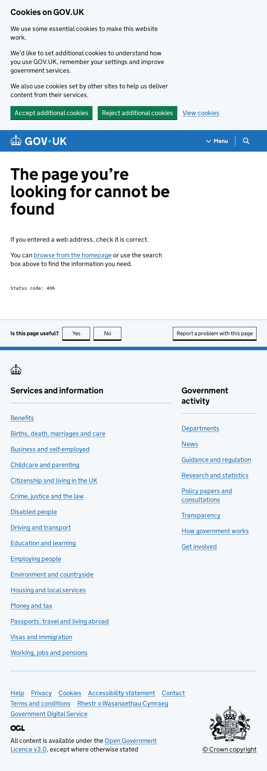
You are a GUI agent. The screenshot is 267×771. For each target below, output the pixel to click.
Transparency (200, 515)
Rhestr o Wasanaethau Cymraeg (122, 703)
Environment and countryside (52, 574)
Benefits (22, 418)
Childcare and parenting (44, 465)
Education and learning (43, 543)
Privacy (41, 693)
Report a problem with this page (215, 333)
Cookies (69, 693)
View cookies (201, 113)
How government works (215, 531)
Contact (173, 693)
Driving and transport (40, 527)
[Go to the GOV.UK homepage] (38, 141)
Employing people (35, 559)
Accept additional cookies (51, 113)
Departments (200, 428)
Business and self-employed (50, 449)
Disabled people (33, 512)
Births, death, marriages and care (57, 433)
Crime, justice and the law (47, 496)
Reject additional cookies (137, 113)
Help (17, 693)
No (112, 333)
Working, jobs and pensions (49, 653)
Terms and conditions (40, 703)
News (189, 444)
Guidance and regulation (216, 460)
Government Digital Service (49, 714)
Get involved (199, 547)
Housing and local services (48, 590)
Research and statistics (215, 475)
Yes (81, 333)
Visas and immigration (41, 637)
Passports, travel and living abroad (59, 621)
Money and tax (31, 606)
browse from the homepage (73, 255)
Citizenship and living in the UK (53, 480)
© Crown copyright (229, 749)
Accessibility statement (121, 693)
